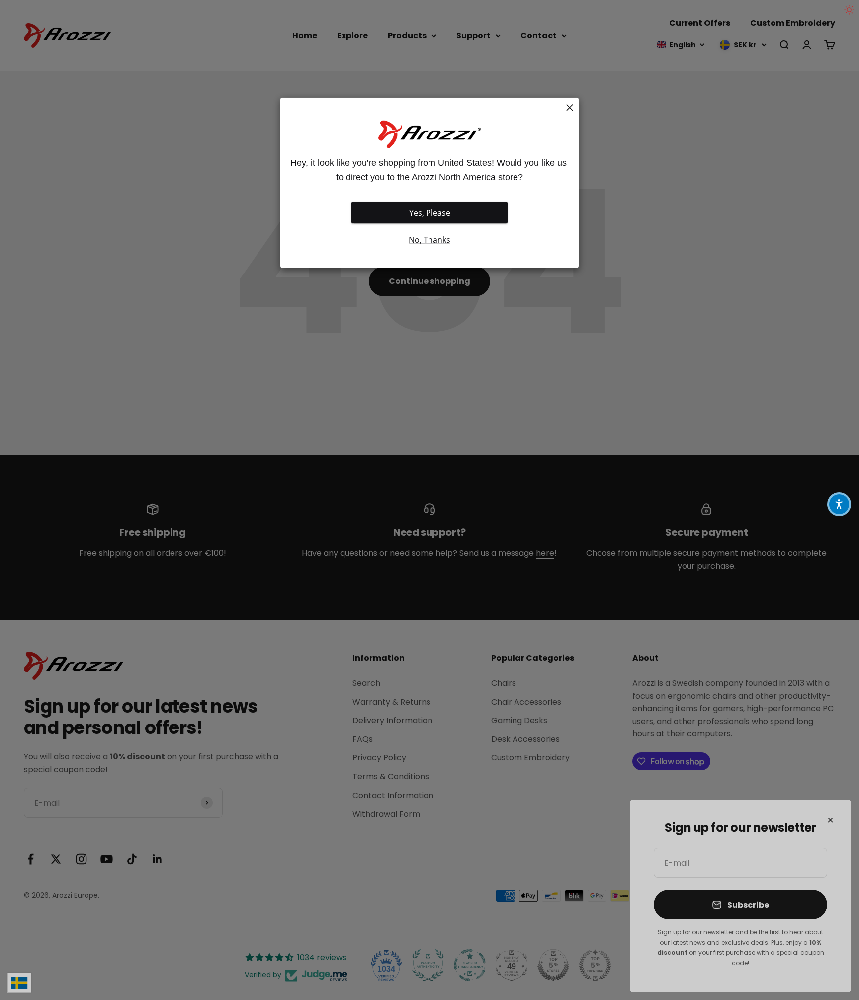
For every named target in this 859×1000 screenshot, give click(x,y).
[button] (839, 504)
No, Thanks (429, 239)
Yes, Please (429, 212)
